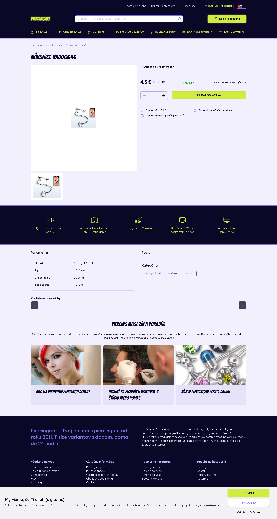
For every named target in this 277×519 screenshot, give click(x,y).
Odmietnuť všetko (248, 512)
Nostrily (201, 471)
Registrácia (227, 6)
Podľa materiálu (235, 32)
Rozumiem (248, 493)
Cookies (91, 482)
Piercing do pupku (152, 471)
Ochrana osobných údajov (102, 474)
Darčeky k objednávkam (165, 6)
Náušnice (98, 32)
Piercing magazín (96, 467)
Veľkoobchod (39, 474)
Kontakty (190, 6)
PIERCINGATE (40, 19)
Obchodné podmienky (99, 478)
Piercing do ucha (151, 474)
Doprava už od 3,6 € (156, 110)
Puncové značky (95, 471)
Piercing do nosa (151, 467)
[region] (84, 186)
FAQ (33, 478)
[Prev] (34, 305)
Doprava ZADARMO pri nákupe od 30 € (165, 115)
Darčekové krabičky (130, 32)
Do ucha (189, 273)
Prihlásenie (211, 6)
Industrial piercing (152, 478)
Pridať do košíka (209, 95)
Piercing (41, 32)
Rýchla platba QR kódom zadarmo (216, 110)
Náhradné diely (165, 32)
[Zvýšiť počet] (164, 95)
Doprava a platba (136, 6)
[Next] (242, 305)
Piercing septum (206, 467)
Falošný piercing (70, 32)
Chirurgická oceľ (153, 273)
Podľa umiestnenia (199, 32)
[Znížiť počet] (144, 95)
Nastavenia (248, 502)
